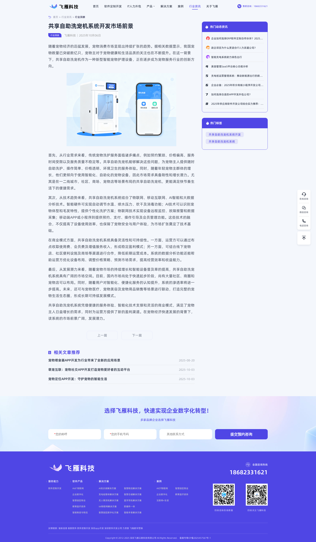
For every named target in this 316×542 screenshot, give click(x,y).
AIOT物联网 (162, 488)
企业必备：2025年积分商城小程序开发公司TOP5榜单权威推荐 (237, 85)
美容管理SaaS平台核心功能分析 (229, 66)
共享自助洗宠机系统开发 (225, 134)
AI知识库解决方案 (107, 488)
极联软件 (72, 528)
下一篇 (137, 335)
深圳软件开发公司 (113, 528)
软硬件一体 (129, 506)
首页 (96, 6)
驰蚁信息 (63, 528)
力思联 (126, 528)
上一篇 (102, 335)
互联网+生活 (163, 500)
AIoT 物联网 (78, 488)
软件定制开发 (113, 6)
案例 (181, 6)
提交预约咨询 (241, 434)
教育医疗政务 (79, 506)
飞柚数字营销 (136, 528)
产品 (150, 6)
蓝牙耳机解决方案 (133, 500)
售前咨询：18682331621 (255, 6)
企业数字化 (77, 494)
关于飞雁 (212, 6)
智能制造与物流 (80, 512)
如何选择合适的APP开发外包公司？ (231, 94)
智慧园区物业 (79, 500)
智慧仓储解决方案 (133, 494)
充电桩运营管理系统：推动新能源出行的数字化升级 (237, 76)
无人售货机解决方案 (108, 500)
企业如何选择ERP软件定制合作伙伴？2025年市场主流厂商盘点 (237, 38)
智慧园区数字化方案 (108, 512)
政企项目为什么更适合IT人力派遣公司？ (234, 48)
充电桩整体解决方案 (108, 494)
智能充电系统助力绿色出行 (226, 57)
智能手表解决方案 (133, 512)
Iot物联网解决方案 (108, 506)
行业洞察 (80, 17)
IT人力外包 (134, 6)
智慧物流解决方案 (133, 488)
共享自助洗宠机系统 (222, 141)
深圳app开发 (97, 528)
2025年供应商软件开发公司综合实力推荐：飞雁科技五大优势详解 (237, 104)
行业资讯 (195, 6)
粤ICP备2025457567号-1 (198, 537)
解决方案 (166, 6)
